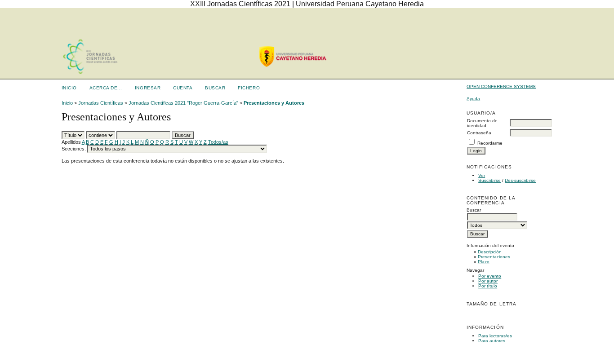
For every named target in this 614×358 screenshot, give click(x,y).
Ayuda (473, 98)
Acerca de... (105, 87)
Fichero (249, 87)
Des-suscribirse (520, 180)
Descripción (490, 251)
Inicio (69, 87)
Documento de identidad (482, 123)
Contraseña (479, 132)
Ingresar (147, 87)
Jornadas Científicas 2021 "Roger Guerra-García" (183, 103)
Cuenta (182, 87)
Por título (487, 285)
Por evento (489, 276)
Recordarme (490, 143)
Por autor (488, 280)
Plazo (483, 261)
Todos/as (218, 142)
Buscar (215, 87)
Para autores (491, 340)
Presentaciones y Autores (274, 103)
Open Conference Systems (501, 86)
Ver (481, 175)
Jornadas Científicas (100, 103)
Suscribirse (489, 180)
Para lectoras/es (495, 335)
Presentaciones (494, 256)
